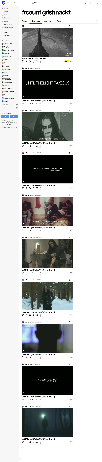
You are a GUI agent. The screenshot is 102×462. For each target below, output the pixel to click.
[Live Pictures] (9, 69)
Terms (3, 122)
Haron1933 (27, 26)
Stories (6, 21)
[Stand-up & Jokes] (9, 50)
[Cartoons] (9, 63)
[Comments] (30, 61)
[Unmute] (24, 96)
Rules (11, 122)
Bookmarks (7, 35)
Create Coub (38, 3)
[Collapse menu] (20, 459)
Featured (6, 15)
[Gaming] (9, 59)
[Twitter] (5, 116)
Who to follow (8, 24)
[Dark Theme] (85, 3)
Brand (13, 121)
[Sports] (9, 75)
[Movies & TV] (9, 56)
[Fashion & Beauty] (9, 91)
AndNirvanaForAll (29, 68)
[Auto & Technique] (9, 98)
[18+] (16, 107)
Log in (97, 3)
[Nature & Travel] (9, 88)
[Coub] (3, 3)
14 (71, 61)
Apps (10, 121)
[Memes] (9, 101)
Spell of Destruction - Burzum (34, 58)
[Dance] (9, 94)
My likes (6, 32)
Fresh (59, 21)
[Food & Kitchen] (9, 82)
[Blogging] (9, 47)
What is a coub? (8, 27)
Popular (6, 11)
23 (71, 103)
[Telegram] (14, 116)
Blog (6, 121)
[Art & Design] (9, 66)
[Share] (69, 26)
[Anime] (9, 104)
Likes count (35, 21)
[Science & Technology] (9, 79)
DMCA (15, 122)
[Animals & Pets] (9, 43)
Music (66, 61)
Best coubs (7, 18)
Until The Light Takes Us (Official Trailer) (38, 101)
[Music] (9, 72)
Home (5, 8)
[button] (97, 21)
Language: (6, 125)
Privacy (8, 122)
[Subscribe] (16, 104)
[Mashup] (9, 53)
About (3, 121)
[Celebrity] (9, 85)
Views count (48, 21)
